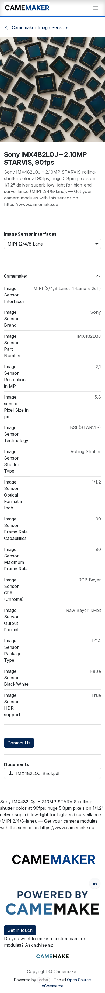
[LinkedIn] (94, 883)
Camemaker (15, 276)
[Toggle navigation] (95, 7)
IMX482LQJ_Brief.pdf (37, 773)
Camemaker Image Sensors (39, 27)
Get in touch (20, 930)
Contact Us (19, 743)
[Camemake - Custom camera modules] (52, 955)
